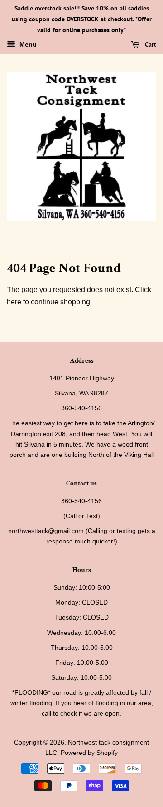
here (14, 302)
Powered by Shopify (89, 752)
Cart (149, 45)
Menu (27, 44)
